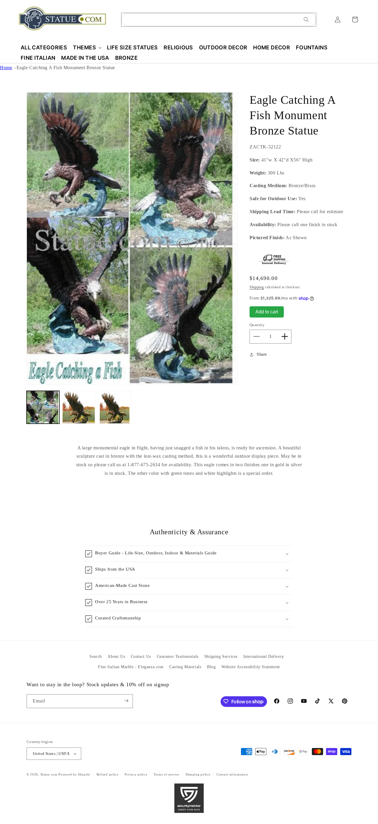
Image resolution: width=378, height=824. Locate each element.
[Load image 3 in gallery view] (114, 407)
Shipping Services (220, 656)
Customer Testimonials (178, 656)
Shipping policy (198, 774)
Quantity (257, 325)
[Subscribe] (126, 701)
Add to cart (266, 311)
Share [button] (262, 354)
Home (6, 67)
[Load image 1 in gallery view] (43, 407)
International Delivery (263, 656)
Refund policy (108, 774)
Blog (211, 667)
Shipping (257, 287)
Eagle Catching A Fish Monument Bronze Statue (66, 67)
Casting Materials (185, 667)
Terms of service (166, 774)
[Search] (306, 19)
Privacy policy (136, 774)
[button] (87, 47)
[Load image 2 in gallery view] (78, 407)
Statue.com (49, 774)
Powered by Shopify (74, 774)
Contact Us (141, 656)
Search (95, 656)
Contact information (232, 774)
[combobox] (218, 19)
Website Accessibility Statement (250, 667)
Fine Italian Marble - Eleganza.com (130, 667)
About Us (116, 656)
